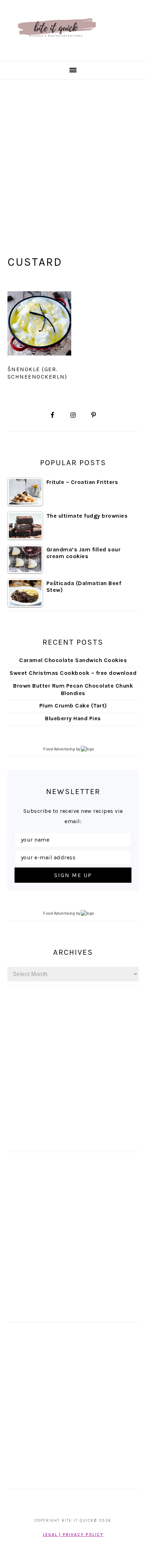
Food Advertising (59, 749)
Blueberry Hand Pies (73, 718)
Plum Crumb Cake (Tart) (73, 705)
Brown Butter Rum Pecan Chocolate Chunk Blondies (73, 689)
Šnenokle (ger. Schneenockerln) (37, 373)
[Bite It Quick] (56, 52)
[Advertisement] (73, 156)
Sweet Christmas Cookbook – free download (73, 673)
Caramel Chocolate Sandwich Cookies (73, 660)
